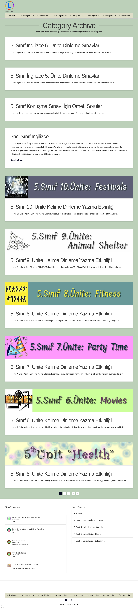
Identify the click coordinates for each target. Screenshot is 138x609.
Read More (17, 160)
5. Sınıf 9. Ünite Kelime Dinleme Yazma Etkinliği (61, 260)
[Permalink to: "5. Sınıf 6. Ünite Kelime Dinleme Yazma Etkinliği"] (69, 400)
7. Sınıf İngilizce (21, 541)
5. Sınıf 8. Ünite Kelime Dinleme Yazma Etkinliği (61, 314)
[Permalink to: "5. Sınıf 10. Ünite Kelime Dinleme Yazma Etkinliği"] (69, 187)
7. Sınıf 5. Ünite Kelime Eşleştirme (89, 541)
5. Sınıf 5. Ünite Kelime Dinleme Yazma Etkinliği (61, 474)
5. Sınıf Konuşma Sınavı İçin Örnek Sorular (56, 106)
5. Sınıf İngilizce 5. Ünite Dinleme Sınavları (55, 76)
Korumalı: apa (80, 513)
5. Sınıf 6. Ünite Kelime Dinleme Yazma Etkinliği (61, 420)
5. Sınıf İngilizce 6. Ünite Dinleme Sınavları (55, 45)
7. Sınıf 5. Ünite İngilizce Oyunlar (88, 527)
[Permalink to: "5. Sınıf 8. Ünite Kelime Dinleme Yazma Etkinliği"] (69, 293)
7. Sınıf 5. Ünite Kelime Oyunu (87, 534)
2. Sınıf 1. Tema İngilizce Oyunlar (88, 520)
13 (73, 493)
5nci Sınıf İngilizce (30, 136)
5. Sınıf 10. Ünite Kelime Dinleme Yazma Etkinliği (62, 207)
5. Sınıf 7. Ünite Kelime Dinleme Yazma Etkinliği (61, 367)
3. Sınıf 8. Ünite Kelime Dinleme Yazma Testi (28, 517)
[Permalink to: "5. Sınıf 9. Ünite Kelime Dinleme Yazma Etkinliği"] (69, 240)
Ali (13, 517)
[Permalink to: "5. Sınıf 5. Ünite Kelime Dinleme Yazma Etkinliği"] (69, 453)
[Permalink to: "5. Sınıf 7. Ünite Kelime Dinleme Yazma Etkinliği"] (69, 347)
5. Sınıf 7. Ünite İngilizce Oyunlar (29, 564)
